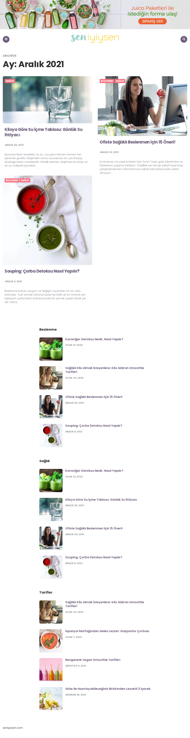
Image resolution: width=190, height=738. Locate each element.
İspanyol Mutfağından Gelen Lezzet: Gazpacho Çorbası (107, 631)
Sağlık (10, 81)
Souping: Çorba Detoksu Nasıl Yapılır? (42, 271)
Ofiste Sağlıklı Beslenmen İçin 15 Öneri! (137, 142)
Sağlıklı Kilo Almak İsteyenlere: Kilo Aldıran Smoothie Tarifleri (104, 370)
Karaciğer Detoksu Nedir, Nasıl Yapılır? (94, 339)
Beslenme (107, 81)
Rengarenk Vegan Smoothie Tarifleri (92, 660)
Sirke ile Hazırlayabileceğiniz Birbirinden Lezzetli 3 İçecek (107, 689)
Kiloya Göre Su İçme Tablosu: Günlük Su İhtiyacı (43, 132)
